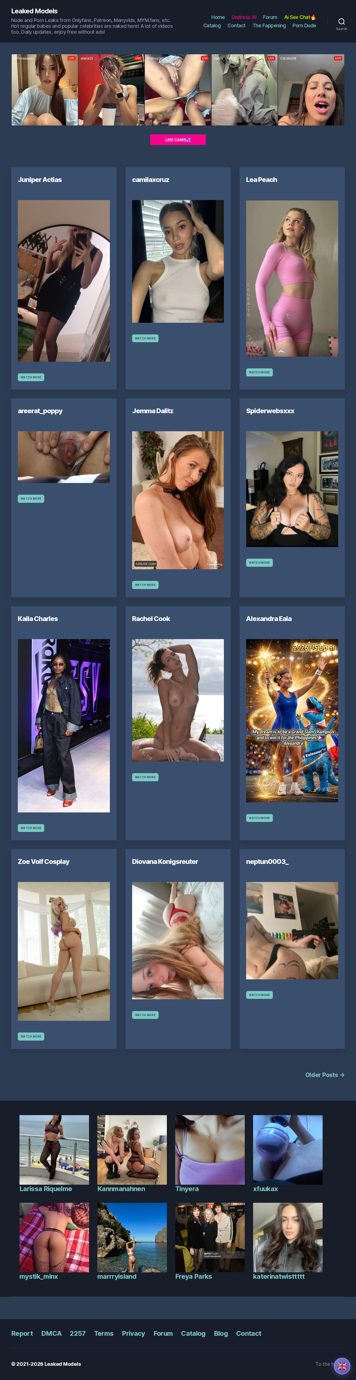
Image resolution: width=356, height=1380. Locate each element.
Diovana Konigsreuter (165, 861)
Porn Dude (304, 25)
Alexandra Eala (268, 619)
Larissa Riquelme (45, 1189)
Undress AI (244, 17)
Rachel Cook (151, 619)
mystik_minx (38, 1276)
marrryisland (116, 1276)
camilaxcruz (150, 180)
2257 (77, 1333)
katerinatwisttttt (279, 1276)
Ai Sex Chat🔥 (300, 17)
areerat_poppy (40, 411)
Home (218, 17)
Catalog (212, 25)
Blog (221, 1333)
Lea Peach (261, 180)
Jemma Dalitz (153, 411)
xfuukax (265, 1189)
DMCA (51, 1333)
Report (22, 1333)
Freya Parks (193, 1276)
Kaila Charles (38, 619)
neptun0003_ (267, 861)
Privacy (133, 1333)
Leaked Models (34, 11)
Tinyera (187, 1189)
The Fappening (269, 25)
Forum (270, 17)
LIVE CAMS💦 (178, 139)
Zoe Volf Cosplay (43, 861)
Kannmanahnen (121, 1189)
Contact (237, 25)
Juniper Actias (40, 180)
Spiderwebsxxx (270, 411)
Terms (104, 1333)
